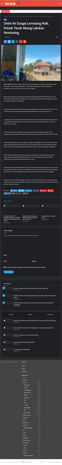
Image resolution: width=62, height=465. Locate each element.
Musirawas (25, 422)
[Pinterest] (20, 41)
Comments (50, 314)
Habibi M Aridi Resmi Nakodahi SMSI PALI (24, 342)
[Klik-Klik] (12, 3)
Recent (30, 314)
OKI (25, 400)
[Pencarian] (60, 4)
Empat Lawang (27, 415)
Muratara (26, 397)
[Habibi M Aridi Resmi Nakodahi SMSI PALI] (8, 344)
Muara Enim (27, 392)
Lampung (25, 417)
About (23, 368)
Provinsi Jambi (26, 440)
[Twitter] (9, 41)
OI (23, 430)
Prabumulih (27, 412)
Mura (24, 420)
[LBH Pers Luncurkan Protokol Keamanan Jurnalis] (8, 337)
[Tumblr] (17, 41)
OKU (25, 402)
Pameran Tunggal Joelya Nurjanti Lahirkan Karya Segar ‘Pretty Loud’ (31, 288)
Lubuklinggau (27, 390)
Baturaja (25, 380)
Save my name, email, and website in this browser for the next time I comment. (25, 267)
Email (5, 261)
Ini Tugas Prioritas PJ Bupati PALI (22, 349)
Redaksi (24, 371)
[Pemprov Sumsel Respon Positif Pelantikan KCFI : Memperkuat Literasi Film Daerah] (8, 323)
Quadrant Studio (28, 462)
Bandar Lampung (28, 455)
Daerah (10, 16)
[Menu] (2, 4)
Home (6, 16)
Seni (25, 448)
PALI (14, 16)
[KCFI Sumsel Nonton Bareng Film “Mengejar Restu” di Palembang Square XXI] (8, 330)
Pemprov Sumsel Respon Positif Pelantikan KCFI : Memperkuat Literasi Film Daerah (35, 320)
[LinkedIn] (13, 41)
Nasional (25, 425)
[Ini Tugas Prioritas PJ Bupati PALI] (8, 352)
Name (6, 255)
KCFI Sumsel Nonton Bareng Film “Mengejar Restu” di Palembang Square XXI (33, 328)
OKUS (24, 432)
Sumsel (25, 450)
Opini (25, 445)
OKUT (24, 435)
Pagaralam (25, 437)
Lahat (25, 387)
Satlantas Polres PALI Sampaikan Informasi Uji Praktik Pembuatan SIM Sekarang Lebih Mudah (12, 218)
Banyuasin (26, 385)
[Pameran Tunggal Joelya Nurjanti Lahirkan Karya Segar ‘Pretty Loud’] (8, 291)
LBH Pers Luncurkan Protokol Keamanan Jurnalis (26, 335)
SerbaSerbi (26, 443)
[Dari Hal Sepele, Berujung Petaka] (50, 209)
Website (34, 261)
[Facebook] (5, 41)
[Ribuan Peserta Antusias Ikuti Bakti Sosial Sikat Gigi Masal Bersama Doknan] (31, 209)
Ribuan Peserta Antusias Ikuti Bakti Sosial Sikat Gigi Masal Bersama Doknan (30, 217)
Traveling (25, 453)
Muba (25, 395)
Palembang (27, 407)
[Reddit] (24, 41)
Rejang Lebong (28, 427)
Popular (11, 314)
